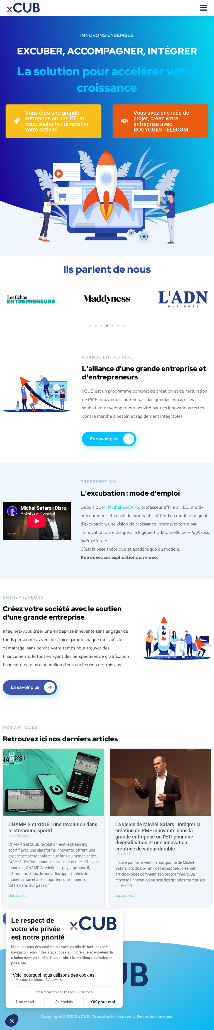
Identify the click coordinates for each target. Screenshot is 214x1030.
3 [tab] (101, 326)
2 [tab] (96, 326)
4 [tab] (107, 326)
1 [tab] (90, 326)
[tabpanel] (113, 299)
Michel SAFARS (123, 507)
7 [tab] (124, 326)
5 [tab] (112, 326)
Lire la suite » (18, 896)
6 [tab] (118, 326)
